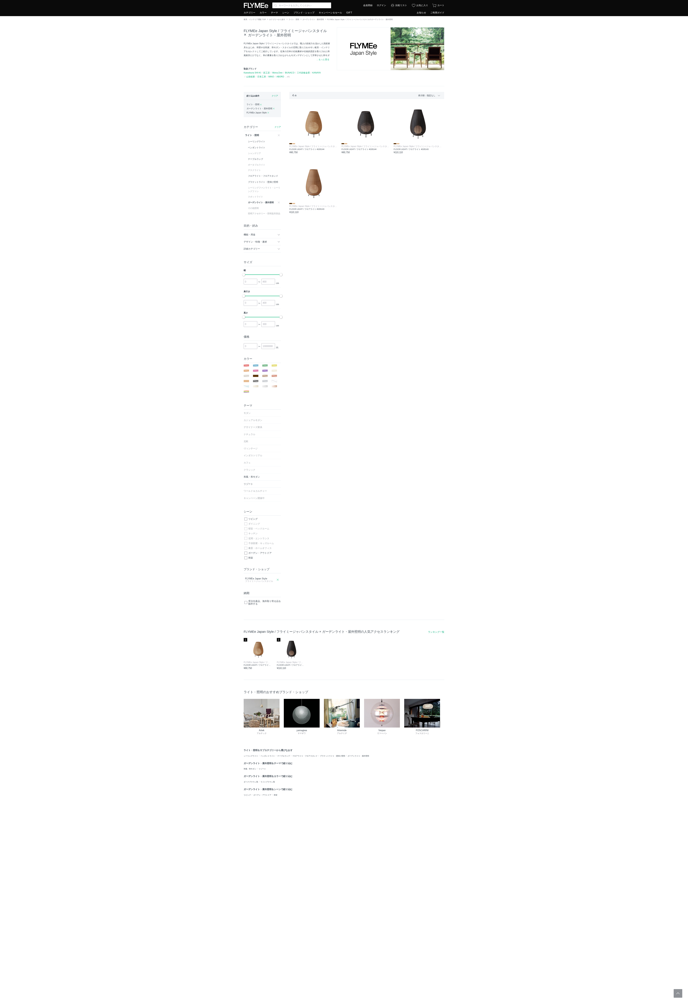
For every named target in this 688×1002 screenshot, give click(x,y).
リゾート (262, 769)
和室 (250, 557)
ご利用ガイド (437, 12)
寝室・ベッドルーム (258, 528)
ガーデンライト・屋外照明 (313, 19)
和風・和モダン (250, 769)
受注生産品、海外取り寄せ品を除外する (264, 602)
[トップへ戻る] (678, 993)
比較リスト (401, 5)
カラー (263, 12)
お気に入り (422, 5)
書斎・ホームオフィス (260, 548)
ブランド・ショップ (303, 12)
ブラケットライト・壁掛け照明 (332, 756)
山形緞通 (250, 76)
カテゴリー (249, 12)
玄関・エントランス (258, 538)
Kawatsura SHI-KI (252, 72)
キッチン (253, 533)
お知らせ (421, 12)
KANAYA (316, 72)
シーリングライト (251, 756)
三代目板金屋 (303, 72)
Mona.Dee (277, 72)
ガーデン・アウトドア (260, 553)
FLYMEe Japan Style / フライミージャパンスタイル (285, 31)
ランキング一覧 (436, 632)
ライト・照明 (293, 19)
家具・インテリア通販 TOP (255, 19)
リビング (253, 519)
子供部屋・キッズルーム (261, 543)
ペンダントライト (268, 756)
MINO (271, 76)
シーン (285, 12)
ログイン (381, 5)
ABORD (280, 76)
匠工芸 (266, 72)
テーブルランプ (283, 756)
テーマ (274, 12)
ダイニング (254, 523)
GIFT (349, 12)
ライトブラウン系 (268, 782)
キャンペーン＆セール (330, 12)
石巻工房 (261, 76)
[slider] (243, 274)
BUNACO (289, 72)
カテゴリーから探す (277, 19)
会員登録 (367, 5)
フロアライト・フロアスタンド (304, 756)
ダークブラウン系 (251, 782)
